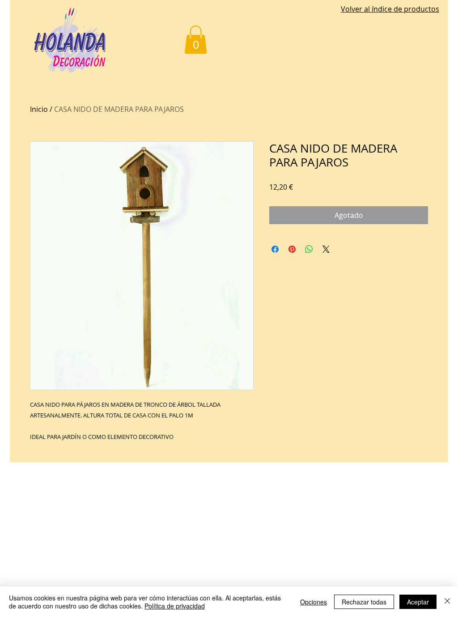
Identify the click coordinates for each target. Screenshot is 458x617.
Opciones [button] (313, 601)
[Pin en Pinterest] (292, 249)
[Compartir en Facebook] (275, 249)
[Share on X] (326, 249)
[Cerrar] (447, 602)
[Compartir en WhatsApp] (309, 249)
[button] (196, 40)
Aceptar (418, 601)
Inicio (39, 109)
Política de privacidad (174, 605)
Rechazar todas (364, 601)
